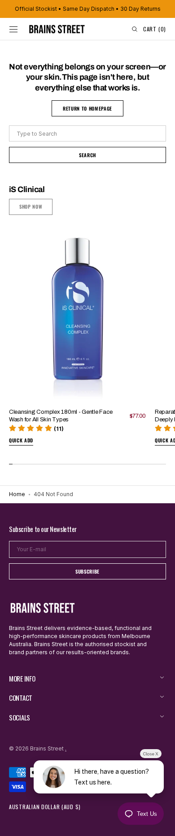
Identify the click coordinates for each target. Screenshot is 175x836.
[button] (13, 29)
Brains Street (47, 748)
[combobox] (87, 133)
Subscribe (87, 571)
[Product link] (77, 340)
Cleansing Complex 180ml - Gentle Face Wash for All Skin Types (60, 416)
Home (17, 494)
